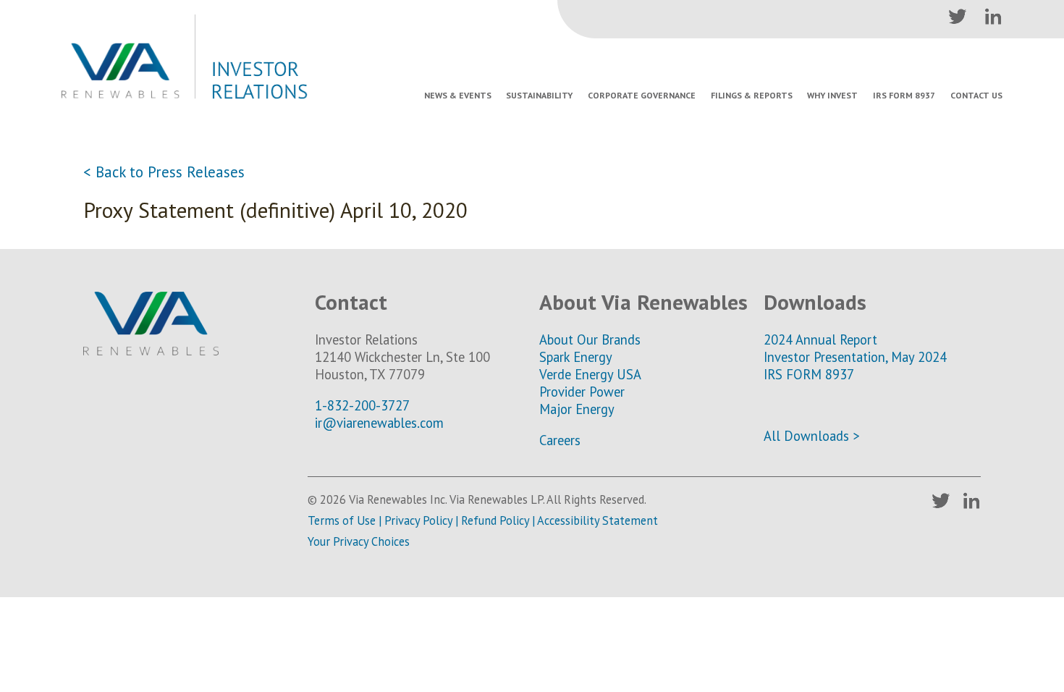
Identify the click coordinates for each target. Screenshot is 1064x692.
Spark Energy (575, 357)
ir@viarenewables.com (379, 422)
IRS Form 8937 (904, 95)
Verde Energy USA (590, 374)
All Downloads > (811, 435)
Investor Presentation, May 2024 (855, 357)
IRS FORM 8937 (809, 374)
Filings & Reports (752, 95)
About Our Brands (590, 339)
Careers (559, 440)
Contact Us (976, 95)
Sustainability (539, 95)
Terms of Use (342, 520)
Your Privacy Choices (359, 541)
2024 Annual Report (820, 339)
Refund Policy (495, 520)
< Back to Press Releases (164, 172)
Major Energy (577, 409)
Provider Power (582, 391)
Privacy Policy (418, 520)
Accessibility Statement (597, 520)
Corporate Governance (642, 95)
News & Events (457, 95)
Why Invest (832, 95)
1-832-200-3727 (362, 405)
